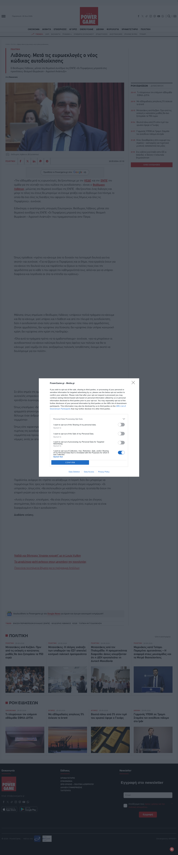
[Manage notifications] (172, 849)
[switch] (121, 424)
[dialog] (89, 427)
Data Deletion (74, 472)
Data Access (89, 472)
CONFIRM (70, 462)
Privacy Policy (103, 472)
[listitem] (89, 419)
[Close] (134, 383)
